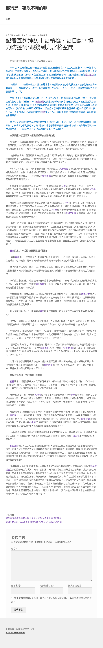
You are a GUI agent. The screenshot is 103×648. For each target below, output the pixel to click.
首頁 (8, 19)
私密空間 (14, 445)
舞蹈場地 (14, 415)
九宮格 (92, 189)
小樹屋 (54, 209)
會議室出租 (71, 213)
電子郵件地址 (47, 585)
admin (35, 35)
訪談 (12, 381)
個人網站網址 (74, 585)
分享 (67, 202)
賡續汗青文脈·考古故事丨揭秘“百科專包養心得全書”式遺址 (34, 521)
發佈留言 (43, 35)
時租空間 (85, 418)
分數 (12, 515)
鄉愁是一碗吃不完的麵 (26, 8)
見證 (73, 395)
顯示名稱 (16, 585)
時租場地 (45, 348)
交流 (63, 185)
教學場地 (46, 176)
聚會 (42, 311)
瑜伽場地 (40, 101)
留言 (14, 548)
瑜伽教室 (85, 294)
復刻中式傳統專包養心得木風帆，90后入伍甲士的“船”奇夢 (33, 518)
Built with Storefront (15, 632)
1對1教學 (89, 74)
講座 (17, 257)
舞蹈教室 (48, 365)
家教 (43, 112)
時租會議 (64, 169)
